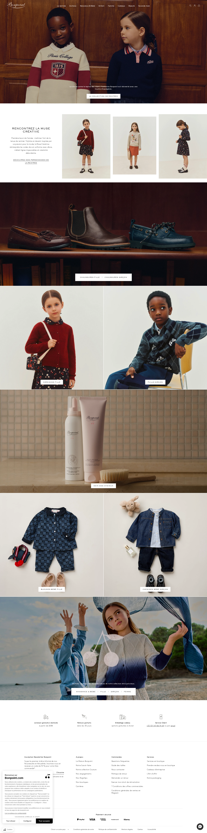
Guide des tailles (118, 765)
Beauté (132, 6)
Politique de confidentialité (108, 829)
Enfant (101, 6)
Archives (72, 6)
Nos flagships (81, 778)
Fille (103, 691)
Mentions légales (127, 829)
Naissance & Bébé (87, 6)
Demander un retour (120, 778)
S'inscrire (60, 772)
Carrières (79, 786)
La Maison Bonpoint (84, 761)
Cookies (140, 829)
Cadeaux (121, 6)
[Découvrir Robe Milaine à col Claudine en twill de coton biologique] (183, 146)
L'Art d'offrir (152, 774)
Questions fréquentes (120, 761)
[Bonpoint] (16, 5)
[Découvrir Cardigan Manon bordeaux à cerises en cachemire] (86, 146)
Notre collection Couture (86, 769)
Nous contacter (118, 769)
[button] (190, 6)
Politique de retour (119, 774)
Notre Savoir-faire (83, 765)
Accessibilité (151, 829)
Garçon (115, 691)
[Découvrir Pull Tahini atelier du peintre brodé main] (134, 145)
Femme (111, 6)
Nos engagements (83, 774)
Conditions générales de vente (83, 829)
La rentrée (61, 6)
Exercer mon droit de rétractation (126, 782)
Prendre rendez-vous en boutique (161, 765)
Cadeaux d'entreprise (156, 769)
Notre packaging (154, 778)
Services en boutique (155, 761)
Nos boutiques (82, 782)
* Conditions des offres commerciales (127, 786)
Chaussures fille (90, 277)
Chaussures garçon (116, 277)
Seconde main (144, 6)
